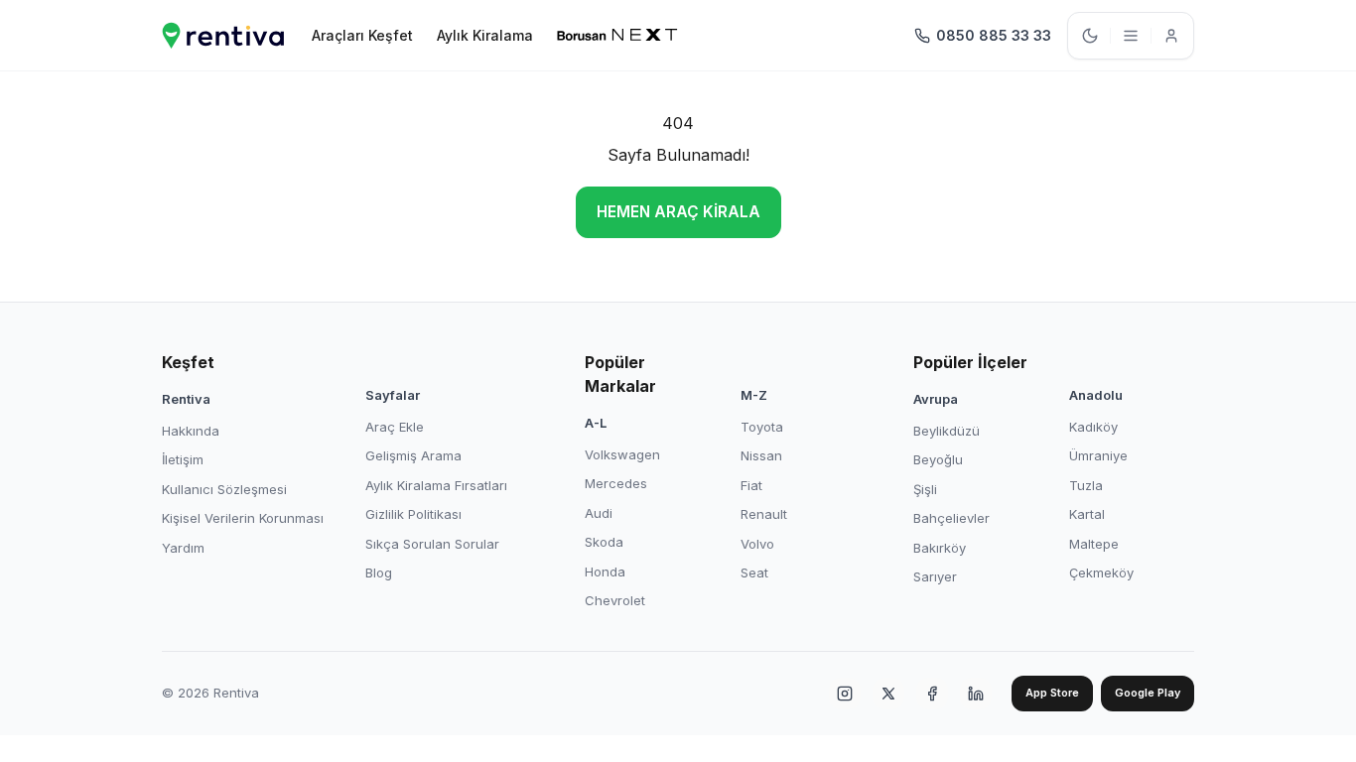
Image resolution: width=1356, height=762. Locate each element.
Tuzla (1086, 485)
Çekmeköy (1101, 572)
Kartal (1087, 514)
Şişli (925, 489)
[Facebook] (932, 693)
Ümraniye (1098, 455)
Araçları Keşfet (362, 35)
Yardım (183, 548)
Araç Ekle (394, 427)
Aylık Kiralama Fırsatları (436, 485)
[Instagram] (845, 693)
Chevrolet (615, 600)
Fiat (751, 485)
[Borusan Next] (617, 36)
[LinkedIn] (976, 693)
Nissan (761, 455)
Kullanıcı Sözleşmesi (224, 489)
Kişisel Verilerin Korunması (243, 518)
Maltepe (1094, 544)
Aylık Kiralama (485, 35)
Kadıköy (1093, 427)
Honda (605, 571)
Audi (598, 513)
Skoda (604, 542)
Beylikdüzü (946, 431)
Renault (764, 514)
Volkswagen (622, 454)
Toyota (762, 427)
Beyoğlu (938, 459)
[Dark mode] (1090, 36)
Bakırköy (939, 548)
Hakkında (190, 431)
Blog (378, 572)
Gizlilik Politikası (413, 514)
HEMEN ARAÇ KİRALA (678, 211)
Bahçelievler (951, 518)
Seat (754, 572)
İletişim (182, 459)
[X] (888, 693)
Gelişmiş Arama (413, 455)
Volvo (757, 544)
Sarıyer (935, 576)
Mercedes (616, 483)
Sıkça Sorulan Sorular (432, 544)
